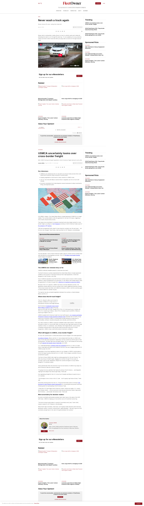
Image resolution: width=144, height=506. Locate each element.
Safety (79, 10)
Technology (66, 10)
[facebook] (56, 31)
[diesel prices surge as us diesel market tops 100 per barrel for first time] (66, 261)
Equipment (85, 10)
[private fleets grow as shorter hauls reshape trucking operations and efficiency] (43, 261)
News (39, 16)
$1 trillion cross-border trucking (72, 255)
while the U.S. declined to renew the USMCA (69, 282)
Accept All (138, 503)
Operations (58, 10)
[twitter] (60, 31)
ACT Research (56, 223)
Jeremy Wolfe (41, 163)
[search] (41, 3)
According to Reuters (43, 338)
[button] (39, 3)
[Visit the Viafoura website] (79, 132)
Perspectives (73, 10)
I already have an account (60, 142)
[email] (64, 31)
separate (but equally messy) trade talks (52, 343)
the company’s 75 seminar (44, 225)
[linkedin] (58, 31)
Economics (40, 149)
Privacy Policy (36, 503)
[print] (81, 31)
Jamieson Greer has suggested (58, 345)
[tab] (41, 127)
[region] (60, 130)
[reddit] (62, 31)
